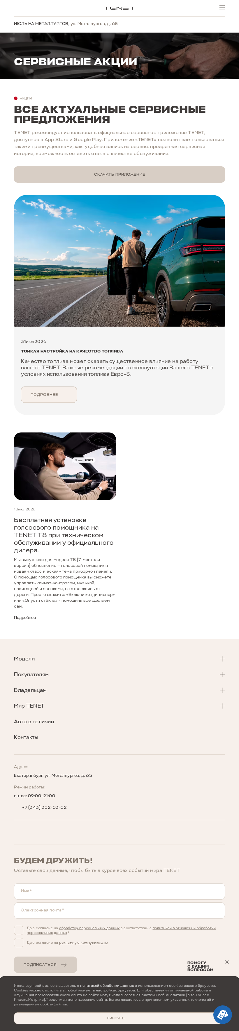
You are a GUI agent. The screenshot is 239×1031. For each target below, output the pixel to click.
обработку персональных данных (89, 928)
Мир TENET (29, 706)
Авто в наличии (34, 721)
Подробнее (44, 394)
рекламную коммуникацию (83, 942)
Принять (115, 1018)
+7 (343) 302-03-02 (44, 807)
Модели (24, 659)
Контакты (26, 737)
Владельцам (30, 690)
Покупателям (31, 674)
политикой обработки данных (107, 985)
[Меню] (222, 7)
